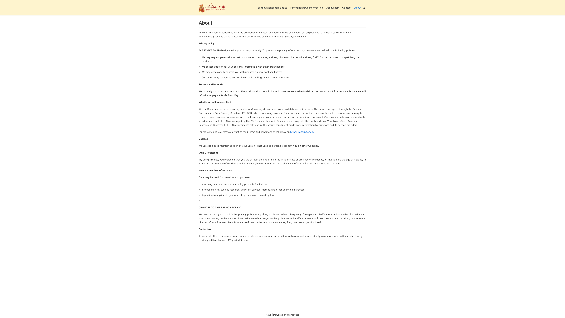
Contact (346, 7)
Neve (268, 314)
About (357, 7)
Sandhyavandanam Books (272, 7)
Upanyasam (332, 7)
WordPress (293, 314)
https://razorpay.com (302, 131)
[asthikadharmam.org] (212, 8)
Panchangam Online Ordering (306, 7)
